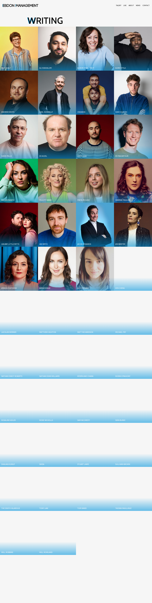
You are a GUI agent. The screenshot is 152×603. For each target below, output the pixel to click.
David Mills (6, 156)
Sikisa (41, 464)
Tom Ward (82, 508)
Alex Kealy (6, 68)
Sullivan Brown (122, 464)
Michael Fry (120, 332)
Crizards (81, 112)
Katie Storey (83, 288)
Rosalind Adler (8, 420)
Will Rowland (46, 552)
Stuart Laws (83, 464)
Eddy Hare (82, 156)
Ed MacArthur (121, 156)
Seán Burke (120, 420)
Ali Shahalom (45, 68)
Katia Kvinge (44, 288)
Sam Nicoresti (83, 420)
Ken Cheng (120, 288)
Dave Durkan (121, 112)
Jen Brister (120, 244)
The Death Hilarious (10, 508)
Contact (146, 5)
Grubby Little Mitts (10, 244)
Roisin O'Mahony (122, 376)
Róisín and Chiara (85, 376)
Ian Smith (43, 244)
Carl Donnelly (46, 112)
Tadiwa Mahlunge (123, 508)
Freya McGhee (83, 200)
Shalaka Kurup (8, 464)
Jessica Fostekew (9, 288)
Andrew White (7, 112)
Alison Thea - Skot (85, 68)
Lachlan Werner (8, 332)
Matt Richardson (85, 332)
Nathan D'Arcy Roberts (11, 376)
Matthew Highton (47, 332)
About (131, 5)
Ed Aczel (43, 156)
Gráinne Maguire (122, 200)
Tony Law (43, 508)
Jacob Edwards (84, 244)
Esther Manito (8, 200)
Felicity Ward (45, 200)
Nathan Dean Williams (49, 376)
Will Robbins (7, 552)
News (138, 5)
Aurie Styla (120, 68)
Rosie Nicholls (46, 420)
